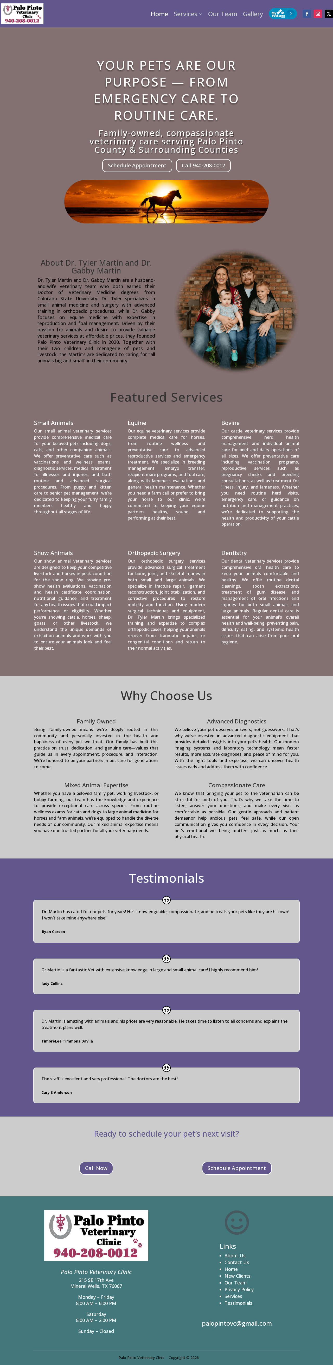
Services (185, 13)
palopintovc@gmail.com (237, 1323)
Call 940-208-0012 (203, 165)
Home (159, 13)
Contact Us (237, 1262)
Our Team (222, 13)
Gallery (253, 13)
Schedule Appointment (137, 165)
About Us (235, 1255)
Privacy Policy (239, 1289)
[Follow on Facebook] (307, 14)
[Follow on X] (329, 14)
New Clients (238, 1276)
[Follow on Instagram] (318, 14)
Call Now (96, 1168)
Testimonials (238, 1303)
